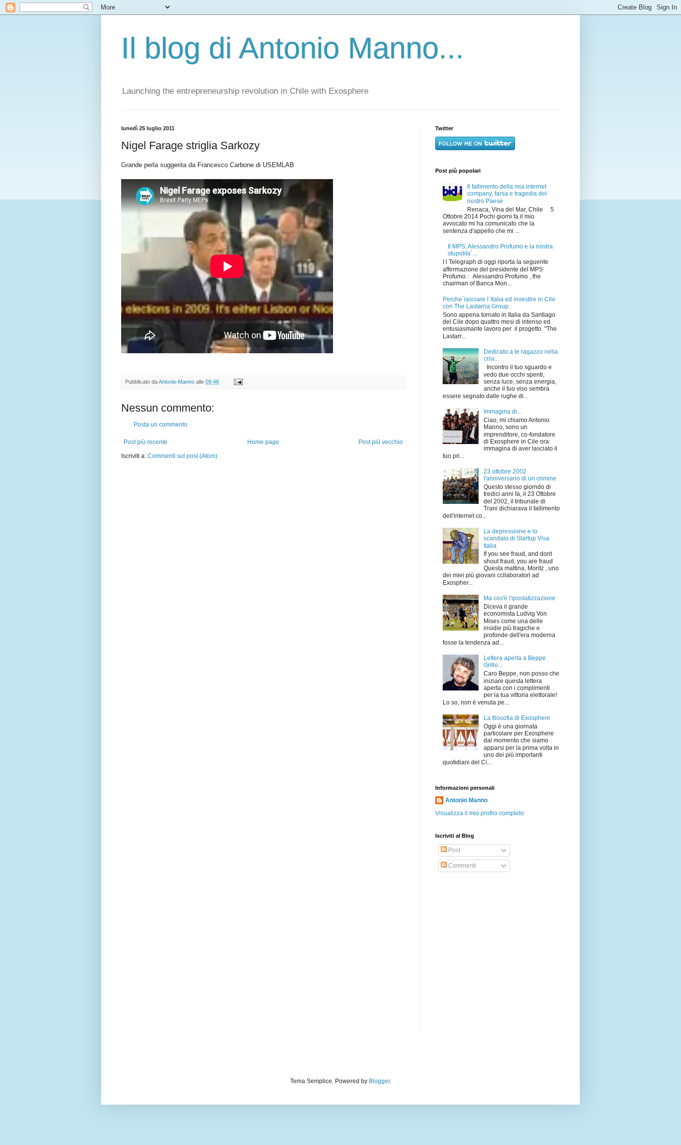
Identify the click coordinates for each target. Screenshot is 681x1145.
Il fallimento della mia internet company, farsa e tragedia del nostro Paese (507, 194)
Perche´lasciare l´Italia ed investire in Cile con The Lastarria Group (499, 303)
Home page (263, 442)
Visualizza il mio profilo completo (479, 813)
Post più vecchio (380, 442)
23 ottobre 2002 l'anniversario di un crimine (520, 475)
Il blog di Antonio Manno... (292, 48)
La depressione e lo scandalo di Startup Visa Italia (516, 538)
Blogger (379, 1081)
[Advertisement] (497, 952)
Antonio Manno (177, 382)
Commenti (461, 865)
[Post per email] (237, 382)
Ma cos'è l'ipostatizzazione (519, 598)
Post (453, 850)
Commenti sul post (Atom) (182, 456)
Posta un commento (160, 424)
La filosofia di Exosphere (517, 717)
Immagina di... (502, 411)
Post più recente (146, 442)
